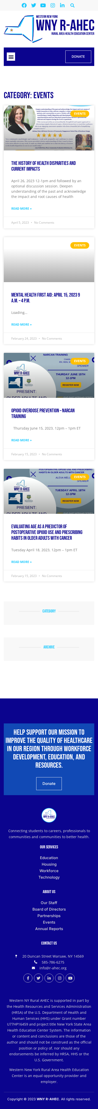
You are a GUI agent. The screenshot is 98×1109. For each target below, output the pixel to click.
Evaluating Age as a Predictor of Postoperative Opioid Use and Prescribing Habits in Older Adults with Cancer (46, 532)
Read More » (21, 208)
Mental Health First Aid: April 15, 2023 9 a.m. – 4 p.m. (45, 298)
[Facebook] (24, 5)
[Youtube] (43, 5)
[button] (72, 5)
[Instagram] (52, 5)
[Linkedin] (62, 5)
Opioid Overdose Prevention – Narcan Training (43, 414)
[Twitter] (33, 5)
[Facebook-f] (27, 978)
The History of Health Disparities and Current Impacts (43, 166)
